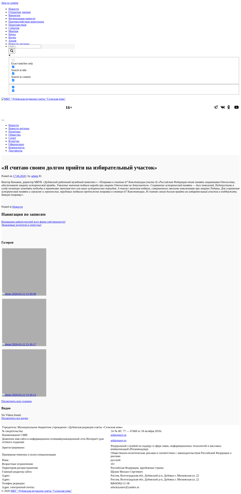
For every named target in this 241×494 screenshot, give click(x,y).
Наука (12, 34)
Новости (13, 8)
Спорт (12, 137)
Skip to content (9, 2)
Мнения (13, 31)
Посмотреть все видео (14, 418)
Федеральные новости (21, 18)
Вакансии (14, 15)
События (13, 27)
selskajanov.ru (118, 434)
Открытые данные (19, 12)
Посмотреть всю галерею (16, 401)
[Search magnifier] (11, 51)
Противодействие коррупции (26, 21)
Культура (13, 141)
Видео (12, 37)
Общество (14, 134)
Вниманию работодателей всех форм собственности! (33, 221)
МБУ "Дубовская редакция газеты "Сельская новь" (41, 490)
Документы (15, 150)
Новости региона (18, 43)
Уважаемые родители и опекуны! (21, 224)
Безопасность (16, 147)
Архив (12, 40)
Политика (14, 131)
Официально (16, 144)
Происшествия (17, 24)
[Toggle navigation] (2, 120)
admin (34, 176)
